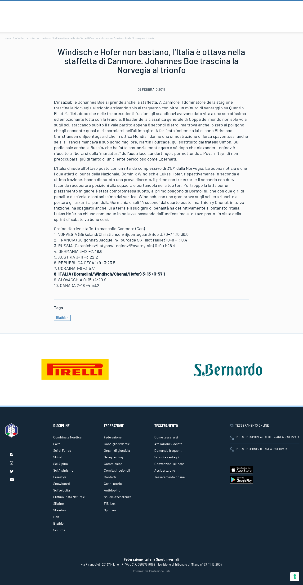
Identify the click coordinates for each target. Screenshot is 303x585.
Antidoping (112, 490)
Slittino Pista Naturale (69, 497)
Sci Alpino (60, 464)
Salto (57, 444)
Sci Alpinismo (63, 470)
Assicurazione (164, 470)
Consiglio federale (117, 444)
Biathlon (62, 318)
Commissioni (114, 464)
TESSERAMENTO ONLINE (252, 425)
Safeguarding (113, 457)
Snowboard (61, 484)
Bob (56, 517)
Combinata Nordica (67, 437)
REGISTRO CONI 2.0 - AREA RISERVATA (262, 449)
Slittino (58, 503)
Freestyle (59, 477)
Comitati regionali (117, 470)
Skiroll (57, 457)
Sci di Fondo (62, 450)
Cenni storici (113, 484)
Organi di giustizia (117, 450)
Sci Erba (59, 530)
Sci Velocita (61, 490)
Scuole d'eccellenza (117, 497)
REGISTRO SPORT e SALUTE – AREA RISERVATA (267, 437)
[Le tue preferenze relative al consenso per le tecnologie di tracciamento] (294, 576)
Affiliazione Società (168, 444)
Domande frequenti (168, 450)
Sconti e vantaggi (166, 457)
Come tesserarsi (166, 437)
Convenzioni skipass (169, 464)
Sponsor (110, 510)
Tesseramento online (169, 477)
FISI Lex (110, 503)
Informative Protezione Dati (151, 571)
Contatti (110, 477)
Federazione (112, 437)
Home (7, 38)
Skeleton (59, 510)
